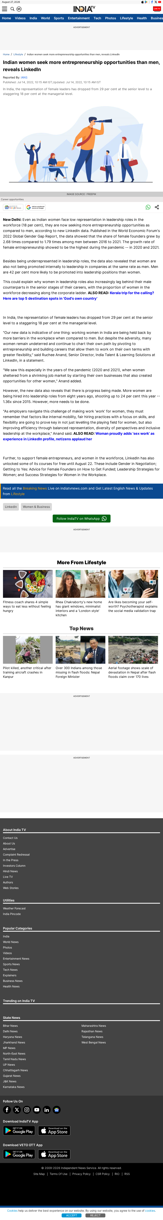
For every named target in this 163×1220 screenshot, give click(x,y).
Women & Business (36, 507)
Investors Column (14, 865)
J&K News (9, 1081)
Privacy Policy (81, 1174)
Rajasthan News (92, 1031)
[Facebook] (7, 1110)
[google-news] (57, 1110)
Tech (97, 18)
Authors (8, 882)
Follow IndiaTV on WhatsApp (78, 519)
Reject (95, 1215)
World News (10, 942)
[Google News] (13, 207)
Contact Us (10, 837)
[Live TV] (157, 9)
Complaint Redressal (16, 854)
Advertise (9, 849)
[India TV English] (84, 9)
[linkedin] (47, 1110)
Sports (59, 18)
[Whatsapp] (148, 207)
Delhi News (10, 1031)
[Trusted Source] (35, 207)
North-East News (14, 1053)
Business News (12, 980)
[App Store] (54, 1130)
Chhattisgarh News (15, 1070)
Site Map (39, 1174)
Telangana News (92, 1036)
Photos (110, 18)
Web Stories (10, 888)
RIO (117, 1174)
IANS (24, 77)
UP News (9, 1064)
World (45, 18)
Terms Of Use (58, 1174)
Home (6, 18)
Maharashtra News (94, 1025)
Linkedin (11, 507)
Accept (71, 1215)
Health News (11, 986)
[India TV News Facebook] (152, 2)
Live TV (8, 876)
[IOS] (142, 2)
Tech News (10, 969)
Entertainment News (16, 958)
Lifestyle (126, 18)
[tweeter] (17, 1110)
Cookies (12, 1210)
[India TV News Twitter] (155, 2)
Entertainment (79, 18)
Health (142, 18)
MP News (9, 1048)
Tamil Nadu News (14, 1059)
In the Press (10, 860)
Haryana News (12, 1036)
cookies (150, 1210)
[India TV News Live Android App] (19, 1130)
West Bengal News (94, 1042)
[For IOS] (54, 1154)
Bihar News (10, 1025)
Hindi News (10, 871)
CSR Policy (103, 1174)
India (33, 18)
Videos (20, 18)
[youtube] (37, 1110)
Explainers (9, 975)
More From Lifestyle (81, 562)
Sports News (11, 964)
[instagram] (27, 1110)
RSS (127, 1174)
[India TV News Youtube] (159, 2)
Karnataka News (13, 1087)
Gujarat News (11, 1075)
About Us (9, 843)
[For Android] (19, 1154)
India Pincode (12, 914)
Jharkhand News (14, 1042)
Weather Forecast (14, 908)
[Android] (146, 2)
